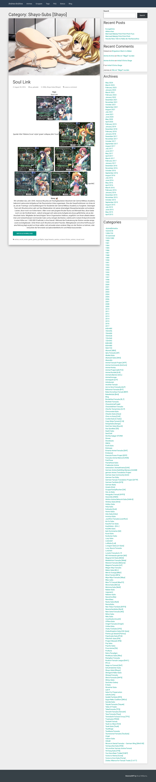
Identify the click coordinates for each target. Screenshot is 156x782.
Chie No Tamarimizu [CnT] (115, 409)
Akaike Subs (110, 355)
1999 (107, 282)
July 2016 (109, 178)
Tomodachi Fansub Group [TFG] (117, 717)
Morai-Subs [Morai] (112, 585)
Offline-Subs (110, 621)
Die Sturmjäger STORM (114, 436)
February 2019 (111, 124)
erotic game (28, 239)
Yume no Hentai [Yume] (114, 756)
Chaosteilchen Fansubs (114, 407)
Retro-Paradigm (111, 653)
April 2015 (109, 214)
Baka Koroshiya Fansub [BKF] (116, 392)
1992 (107, 265)
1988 (107, 255)
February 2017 (111, 161)
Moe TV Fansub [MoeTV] (114, 582)
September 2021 (111, 107)
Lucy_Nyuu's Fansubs (113, 548)
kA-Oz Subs (109, 521)
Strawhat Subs (111, 687)
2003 (107, 292)
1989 (107, 258)
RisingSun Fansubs (112, 658)
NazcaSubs (109, 604)
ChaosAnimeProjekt (112, 404)
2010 (107, 309)
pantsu (56, 239)
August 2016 (110, 175)
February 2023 (111, 87)
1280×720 (109, 233)
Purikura (108, 651)
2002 (107, 289)
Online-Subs (109, 626)
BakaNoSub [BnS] (112, 394)
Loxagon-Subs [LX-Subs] (114, 546)
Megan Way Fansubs (113, 568)
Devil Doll (108, 433)
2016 (107, 324)
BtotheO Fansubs (112, 402)
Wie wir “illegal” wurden (125, 56)
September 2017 (111, 144)
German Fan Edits (112, 477)
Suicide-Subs (110, 702)
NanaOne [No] (110, 597)
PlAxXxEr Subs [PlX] (112, 638)
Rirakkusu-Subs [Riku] (113, 656)
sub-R (107, 690)
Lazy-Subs (109, 538)
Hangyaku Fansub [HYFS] (115, 494)
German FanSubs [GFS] (114, 482)
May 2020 (109, 119)
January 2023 (110, 90)
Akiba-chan (109, 31)
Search (106, 11)
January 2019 (110, 127)
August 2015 (110, 205)
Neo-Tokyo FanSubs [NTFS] (115, 607)
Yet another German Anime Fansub (118, 748)
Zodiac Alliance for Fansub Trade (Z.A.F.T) (121, 760)
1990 (107, 260)
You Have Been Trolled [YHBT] (116, 753)
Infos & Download (25, 233)
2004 (107, 294)
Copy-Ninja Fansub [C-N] (114, 421)
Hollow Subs (110, 504)
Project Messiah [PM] (113, 641)
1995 (107, 272)
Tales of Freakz (111, 707)
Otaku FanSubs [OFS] (113, 629)
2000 (107, 284)
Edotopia (108, 448)
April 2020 (109, 122)
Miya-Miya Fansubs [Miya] (115, 577)
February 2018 (111, 131)
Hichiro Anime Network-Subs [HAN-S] (119, 499)
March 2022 (110, 92)
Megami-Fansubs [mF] (113, 565)
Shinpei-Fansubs (111, 675)
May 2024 (109, 83)
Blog (70, 4)
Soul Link (22, 82)
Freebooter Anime (112, 465)
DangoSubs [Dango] (113, 424)
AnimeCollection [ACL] (113, 375)
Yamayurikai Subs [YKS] (114, 746)
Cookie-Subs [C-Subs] (113, 419)
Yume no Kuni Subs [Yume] (115, 758)
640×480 (108, 328)
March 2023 (110, 85)
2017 (107, 326)
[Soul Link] (54, 47)
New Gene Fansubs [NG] (114, 612)
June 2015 (109, 210)
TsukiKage (109, 729)
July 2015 (109, 207)
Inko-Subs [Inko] (111, 514)
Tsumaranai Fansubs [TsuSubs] (117, 734)
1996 (107, 275)
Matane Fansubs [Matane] (115, 563)
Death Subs (109, 431)
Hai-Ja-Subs (110, 492)
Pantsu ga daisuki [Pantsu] (115, 634)
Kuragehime (110, 29)
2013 (107, 316)
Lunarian (108, 551)
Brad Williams (142, 776)
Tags (48, 4)
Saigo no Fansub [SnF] (113, 665)
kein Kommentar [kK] (113, 531)
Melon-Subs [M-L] (112, 570)
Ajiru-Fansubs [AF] (112, 353)
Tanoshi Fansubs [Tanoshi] (115, 712)
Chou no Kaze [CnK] (112, 416)
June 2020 (109, 117)
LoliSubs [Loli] (110, 543)
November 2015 (111, 197)
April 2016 (109, 185)
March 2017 (110, 158)
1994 (107, 270)
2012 (107, 314)
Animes (29, 4)
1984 (107, 245)
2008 (107, 304)
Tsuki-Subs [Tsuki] (112, 726)
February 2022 (111, 95)
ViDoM (107, 741)
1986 (107, 250)
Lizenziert (109, 541)
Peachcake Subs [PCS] (113, 636)
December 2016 (111, 166)
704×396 (108, 331)
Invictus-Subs (110, 516)
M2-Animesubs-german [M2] (116, 555)
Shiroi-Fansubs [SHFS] (113, 677)
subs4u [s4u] (110, 695)
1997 (107, 277)
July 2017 (109, 149)
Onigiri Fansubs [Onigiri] (114, 624)
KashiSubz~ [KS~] (112, 526)
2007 (107, 302)
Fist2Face (109, 460)
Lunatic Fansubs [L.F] (113, 553)
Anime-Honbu (110, 367)
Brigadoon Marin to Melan (122, 51)
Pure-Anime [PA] (111, 648)
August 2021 (110, 109)
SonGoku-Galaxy (111, 682)
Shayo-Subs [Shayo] (53, 87)
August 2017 (110, 146)
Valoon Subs (110, 739)
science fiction (65, 239)
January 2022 (110, 97)
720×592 (108, 341)
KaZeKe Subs (110, 529)
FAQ (54, 4)
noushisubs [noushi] (113, 619)
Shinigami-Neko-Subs (113, 673)
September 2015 (111, 202)
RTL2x (107, 663)
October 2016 (110, 170)
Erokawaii (109, 453)
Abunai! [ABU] (110, 350)
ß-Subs (108, 685)
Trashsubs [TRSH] (112, 719)
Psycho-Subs (110, 646)
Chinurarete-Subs (112, 411)
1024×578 (109, 231)
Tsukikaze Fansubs (112, 731)
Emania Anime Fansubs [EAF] (116, 450)
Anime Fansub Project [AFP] (116, 363)
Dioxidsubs (109, 441)
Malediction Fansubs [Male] (115, 560)
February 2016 (111, 190)
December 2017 (111, 136)
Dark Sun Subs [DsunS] (114, 426)
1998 (107, 280)
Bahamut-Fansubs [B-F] (114, 389)
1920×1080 (109, 238)
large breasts (49, 239)
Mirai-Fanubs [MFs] (112, 575)
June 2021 (109, 114)
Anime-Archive (16, 3)
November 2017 (111, 139)
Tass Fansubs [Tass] (113, 714)
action (17, 239)
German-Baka (110, 485)
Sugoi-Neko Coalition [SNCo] (116, 699)
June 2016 (109, 180)
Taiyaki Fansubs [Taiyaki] (114, 704)
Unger (107, 736)
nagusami (109, 592)
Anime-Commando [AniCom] (116, 365)
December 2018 (111, 129)
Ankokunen (109, 382)
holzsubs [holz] (111, 509)
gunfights (41, 239)
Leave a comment (71, 87)
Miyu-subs (109, 580)
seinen (73, 239)
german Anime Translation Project (118, 472)
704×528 (108, 336)
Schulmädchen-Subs (113, 668)
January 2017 (110, 163)
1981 (107, 243)
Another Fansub (111, 385)
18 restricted (110, 236)
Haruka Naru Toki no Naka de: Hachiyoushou (122, 39)
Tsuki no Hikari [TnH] (113, 724)
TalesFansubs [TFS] (112, 709)
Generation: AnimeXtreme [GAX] (117, 468)
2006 (44, 87)
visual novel (80, 239)
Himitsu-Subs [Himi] (112, 502)
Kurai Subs (109, 533)
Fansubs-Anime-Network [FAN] (117, 458)
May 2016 (109, 183)
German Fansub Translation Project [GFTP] (121, 480)
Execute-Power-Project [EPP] (116, 455)
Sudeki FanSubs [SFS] (113, 697)
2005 (107, 297)
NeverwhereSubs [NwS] (114, 609)
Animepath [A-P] (111, 380)
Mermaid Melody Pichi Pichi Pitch (117, 36)
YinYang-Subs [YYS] (112, 751)
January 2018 (110, 134)
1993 (107, 267)
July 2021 (109, 112)
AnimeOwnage (111, 377)
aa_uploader (34, 87)
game (35, 239)
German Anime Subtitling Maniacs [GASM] (121, 470)
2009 (107, 306)
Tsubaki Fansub (111, 721)
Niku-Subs (109, 616)
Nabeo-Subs (110, 590)
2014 (107, 319)
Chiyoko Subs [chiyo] (113, 414)
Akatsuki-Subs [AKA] (113, 358)
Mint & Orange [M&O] (113, 573)
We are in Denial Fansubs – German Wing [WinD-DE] (124, 743)
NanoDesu (109, 599)
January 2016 (110, 192)
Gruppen (39, 4)
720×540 (108, 338)
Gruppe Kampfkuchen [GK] (115, 490)
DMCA (107, 443)
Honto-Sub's (110, 512)
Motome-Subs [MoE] (113, 587)
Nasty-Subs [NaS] (112, 602)
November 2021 (111, 102)
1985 (107, 248)
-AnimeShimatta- (111, 228)
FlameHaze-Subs (111, 463)
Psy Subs (108, 643)
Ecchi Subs (109, 446)
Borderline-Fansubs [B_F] (114, 399)
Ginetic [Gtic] (110, 487)
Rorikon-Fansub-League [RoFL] (117, 660)
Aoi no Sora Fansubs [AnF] (115, 387)
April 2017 (109, 156)
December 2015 (111, 195)
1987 (107, 253)
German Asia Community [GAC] (117, 475)
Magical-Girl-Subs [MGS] (114, 558)
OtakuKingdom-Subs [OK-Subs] (117, 631)
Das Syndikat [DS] (112, 429)
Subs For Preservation (113, 692)
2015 (107, 321)
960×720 (108, 348)
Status (62, 4)
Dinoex (108, 438)
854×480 (108, 346)
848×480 (108, 343)
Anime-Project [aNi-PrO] (114, 370)
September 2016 (111, 173)
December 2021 (111, 100)
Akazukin (108, 360)
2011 (107, 311)
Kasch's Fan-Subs (112, 524)
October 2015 (110, 200)
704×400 (108, 333)
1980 (107, 241)
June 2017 (109, 151)
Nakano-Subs (110, 595)
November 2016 (111, 168)
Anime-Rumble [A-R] (112, 372)
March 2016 (110, 188)
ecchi (21, 239)
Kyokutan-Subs (111, 536)
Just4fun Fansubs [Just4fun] (116, 519)
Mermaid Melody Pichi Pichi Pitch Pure (119, 34)
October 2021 (110, 105)
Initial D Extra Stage (124, 61)
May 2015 (109, 212)
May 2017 (109, 153)
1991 (107, 263)
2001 (107, 287)
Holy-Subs (109, 507)
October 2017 (110, 141)
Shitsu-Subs (109, 680)
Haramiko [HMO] (111, 497)
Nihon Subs (109, 614)
